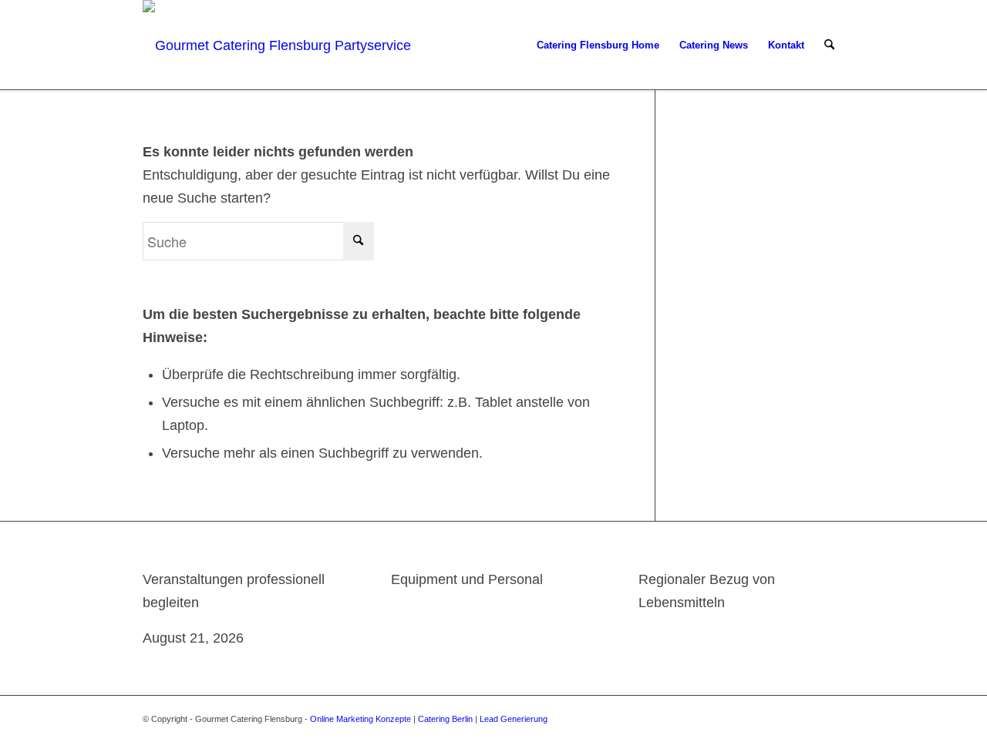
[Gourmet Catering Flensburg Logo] (279, 45)
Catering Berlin (445, 719)
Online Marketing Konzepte (360, 719)
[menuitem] (598, 45)
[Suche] (829, 45)
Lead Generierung (513, 719)
